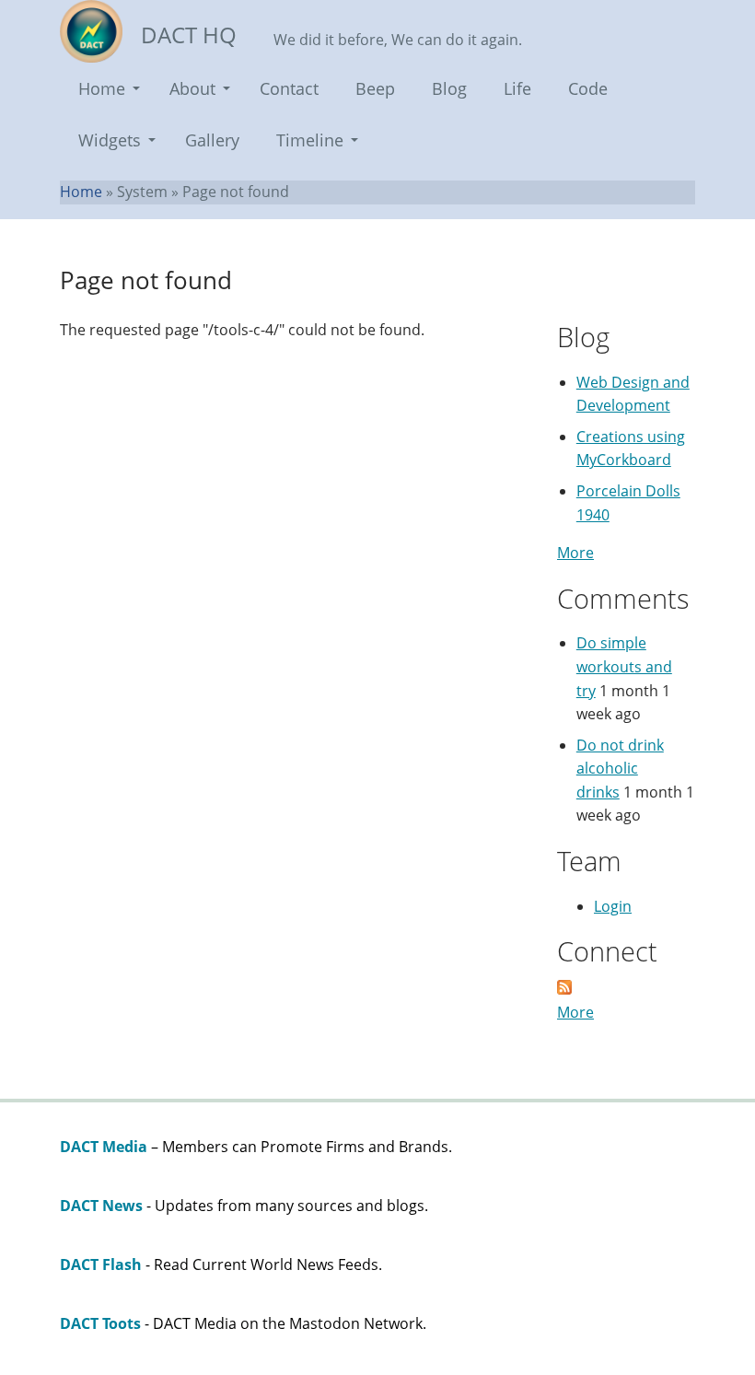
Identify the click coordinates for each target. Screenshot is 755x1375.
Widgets (109, 140)
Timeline (309, 140)
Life (517, 88)
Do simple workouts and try (624, 666)
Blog (449, 88)
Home (101, 88)
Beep (375, 88)
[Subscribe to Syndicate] (564, 989)
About (192, 88)
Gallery (212, 140)
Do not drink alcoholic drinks (620, 768)
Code (588, 88)
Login (613, 906)
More (575, 552)
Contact (289, 88)
